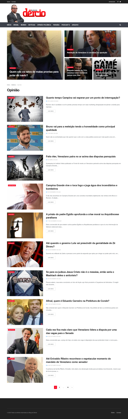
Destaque (12, 185)
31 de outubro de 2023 (54, 304)
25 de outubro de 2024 (103, 79)
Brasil (16, 25)
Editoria (14, 85)
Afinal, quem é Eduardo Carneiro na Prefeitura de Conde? (77, 300)
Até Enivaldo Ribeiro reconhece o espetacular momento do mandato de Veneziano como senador (78, 360)
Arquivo (75, 25)
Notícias (31, 25)
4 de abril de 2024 (52, 159)
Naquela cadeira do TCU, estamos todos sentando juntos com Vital (77, 73)
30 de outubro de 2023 (54, 336)
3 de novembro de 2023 (54, 278)
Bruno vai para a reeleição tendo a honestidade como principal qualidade (80, 128)
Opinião (12, 68)
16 (67, 387)
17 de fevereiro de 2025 (17, 79)
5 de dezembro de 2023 (54, 192)
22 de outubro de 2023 (54, 365)
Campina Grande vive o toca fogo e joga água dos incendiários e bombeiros (81, 186)
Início (9, 25)
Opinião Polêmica (44, 25)
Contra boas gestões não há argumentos (106, 73)
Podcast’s (66, 25)
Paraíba (56, 25)
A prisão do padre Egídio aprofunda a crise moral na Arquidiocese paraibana (82, 215)
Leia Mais (51, 111)
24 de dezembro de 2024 (75, 56)
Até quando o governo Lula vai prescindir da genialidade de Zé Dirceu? (80, 244)
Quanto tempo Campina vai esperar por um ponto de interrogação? (83, 97)
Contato (14, 2)
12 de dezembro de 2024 (75, 79)
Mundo (23, 25)
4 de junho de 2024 (52, 101)
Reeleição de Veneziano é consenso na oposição (87, 52)
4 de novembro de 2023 (54, 249)
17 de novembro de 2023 (54, 221)
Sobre (8, 2)
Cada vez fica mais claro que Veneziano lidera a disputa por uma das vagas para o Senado (81, 331)
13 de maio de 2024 (52, 133)
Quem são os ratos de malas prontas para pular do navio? (34, 73)
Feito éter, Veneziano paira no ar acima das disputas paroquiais (81, 156)
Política (11, 330)
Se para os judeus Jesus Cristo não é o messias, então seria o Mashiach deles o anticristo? (80, 273)
